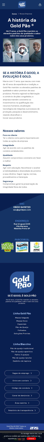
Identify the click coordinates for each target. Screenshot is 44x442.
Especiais (22, 324)
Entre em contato (21, 381)
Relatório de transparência (20, 410)
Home (14, 14)
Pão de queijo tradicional (22, 348)
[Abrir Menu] (4, 5)
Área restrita (21, 403)
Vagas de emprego (20, 373)
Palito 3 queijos (22, 355)
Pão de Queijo (22, 327)
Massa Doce (21, 321)
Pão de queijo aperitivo (22, 352)
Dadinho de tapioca (22, 361)
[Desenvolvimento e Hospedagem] (34, 427)
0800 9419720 (22, 207)
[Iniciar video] (22, 50)
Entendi (31, 438)
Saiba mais (21, 439)
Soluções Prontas (22, 333)
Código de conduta (21, 388)
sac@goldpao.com (22, 210)
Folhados (22, 330)
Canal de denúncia (20, 395)
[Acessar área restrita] (40, 4)
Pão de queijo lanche (22, 358)
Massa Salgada (22, 318)
